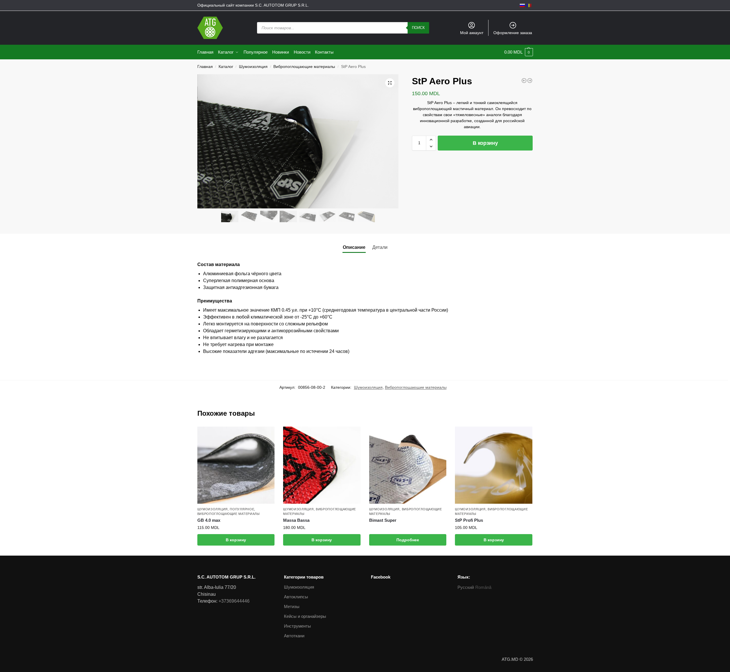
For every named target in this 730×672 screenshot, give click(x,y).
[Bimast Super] (408, 465)
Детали (380, 247)
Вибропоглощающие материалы (304, 67)
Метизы (291, 606)
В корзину (485, 143)
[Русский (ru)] (522, 5)
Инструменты (297, 626)
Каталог (226, 67)
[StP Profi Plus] (493, 465)
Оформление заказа (512, 32)
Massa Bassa (296, 520)
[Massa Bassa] (322, 465)
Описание (354, 247)
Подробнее (407, 540)
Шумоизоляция (253, 67)
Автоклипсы (296, 596)
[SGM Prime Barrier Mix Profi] (530, 80)
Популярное (242, 509)
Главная (205, 67)
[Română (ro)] (529, 5)
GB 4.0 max (208, 520)
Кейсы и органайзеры (305, 616)
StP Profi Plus (469, 520)
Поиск (418, 28)
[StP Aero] (524, 80)
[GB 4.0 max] (236, 465)
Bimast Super (382, 520)
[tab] (354, 247)
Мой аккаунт (471, 32)
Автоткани (294, 635)
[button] (431, 139)
